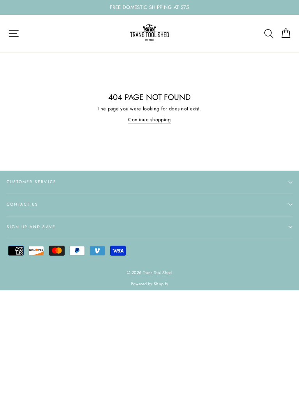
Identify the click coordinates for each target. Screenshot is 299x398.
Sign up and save (31, 227)
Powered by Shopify (150, 284)
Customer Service (31, 182)
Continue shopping (149, 119)
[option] (149, 7)
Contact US (22, 204)
